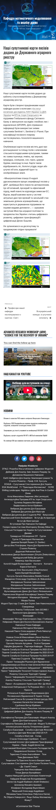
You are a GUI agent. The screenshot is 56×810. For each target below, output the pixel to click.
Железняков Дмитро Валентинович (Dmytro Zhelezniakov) (28, 554)
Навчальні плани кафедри (28, 624)
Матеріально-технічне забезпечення (28, 582)
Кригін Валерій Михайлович (28, 572)
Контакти (38, 563)
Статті (43, 738)
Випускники (48, 514)
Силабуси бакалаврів (13, 729)
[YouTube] (39, 458)
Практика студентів (20, 658)
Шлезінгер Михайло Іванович (28, 784)
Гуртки (43, 536)
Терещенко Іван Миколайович (28, 769)
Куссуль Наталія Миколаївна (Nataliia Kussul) (28, 575)
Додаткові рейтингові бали (28, 551)
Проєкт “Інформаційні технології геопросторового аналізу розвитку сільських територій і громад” (28, 672)
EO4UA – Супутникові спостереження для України (28, 484)
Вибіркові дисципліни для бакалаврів (28, 508)
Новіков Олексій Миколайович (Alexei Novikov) (28, 637)
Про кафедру (38, 658)
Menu (29, 34)
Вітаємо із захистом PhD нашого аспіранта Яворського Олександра (26, 418)
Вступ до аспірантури (45, 517)
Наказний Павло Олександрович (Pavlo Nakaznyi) (28, 631)
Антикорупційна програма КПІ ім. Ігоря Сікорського (28, 499)
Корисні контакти (28, 566)
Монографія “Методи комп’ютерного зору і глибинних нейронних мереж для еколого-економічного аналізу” (28, 620)
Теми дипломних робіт (28, 757)
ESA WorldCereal (10, 487)
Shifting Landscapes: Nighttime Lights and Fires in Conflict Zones (28, 492)
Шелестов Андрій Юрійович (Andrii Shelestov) (28, 781)
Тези (44, 754)
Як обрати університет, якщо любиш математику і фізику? (28, 799)
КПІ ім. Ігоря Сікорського (26, 115)
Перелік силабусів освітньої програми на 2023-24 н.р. (28, 655)
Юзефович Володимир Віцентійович (28, 787)
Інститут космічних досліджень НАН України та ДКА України (24, 112)
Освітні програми (42, 643)
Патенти (48, 646)
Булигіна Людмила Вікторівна (28, 502)
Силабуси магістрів (24, 735)
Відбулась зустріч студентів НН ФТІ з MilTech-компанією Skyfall (25, 435)
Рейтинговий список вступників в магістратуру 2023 (28, 699)
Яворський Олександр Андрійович (28, 790)
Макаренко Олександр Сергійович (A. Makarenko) (28, 578)
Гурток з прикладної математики (28, 539)
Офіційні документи (13, 646)
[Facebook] (17, 458)
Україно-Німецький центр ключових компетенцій (28, 775)
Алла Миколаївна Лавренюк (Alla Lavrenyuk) (28, 496)
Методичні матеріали (18, 597)
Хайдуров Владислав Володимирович (28, 778)
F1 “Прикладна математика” (33, 487)
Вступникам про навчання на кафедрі (28, 523)
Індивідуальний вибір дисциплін (28, 557)
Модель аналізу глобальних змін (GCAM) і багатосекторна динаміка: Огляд (28, 611)
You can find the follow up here (20, 342)
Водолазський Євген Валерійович (17, 517)
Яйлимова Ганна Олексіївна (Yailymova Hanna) (28, 793)
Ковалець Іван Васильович (28, 560)
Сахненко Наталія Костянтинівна (28, 702)
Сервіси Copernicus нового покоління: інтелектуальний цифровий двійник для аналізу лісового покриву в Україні (28, 711)
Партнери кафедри (33, 646)
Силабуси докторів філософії (39, 729)
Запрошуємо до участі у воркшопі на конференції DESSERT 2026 (26, 430)
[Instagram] (31, 458)
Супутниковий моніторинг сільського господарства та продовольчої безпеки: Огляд (28, 750)
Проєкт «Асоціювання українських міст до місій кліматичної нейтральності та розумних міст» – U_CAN (28, 685)
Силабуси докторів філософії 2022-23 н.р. (28, 732)
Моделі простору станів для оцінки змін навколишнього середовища (28, 605)
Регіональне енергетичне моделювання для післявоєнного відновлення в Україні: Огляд (28, 694)
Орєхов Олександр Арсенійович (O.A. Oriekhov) (28, 640)
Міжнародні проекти (39, 597)
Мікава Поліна (28, 600)
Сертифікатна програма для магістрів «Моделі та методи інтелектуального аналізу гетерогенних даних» (28, 725)
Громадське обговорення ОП (24, 536)
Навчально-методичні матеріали (28, 627)
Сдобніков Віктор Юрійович (28, 705)
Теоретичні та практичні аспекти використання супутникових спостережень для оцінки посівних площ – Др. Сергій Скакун (28, 763)
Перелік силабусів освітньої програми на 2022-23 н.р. (28, 649)
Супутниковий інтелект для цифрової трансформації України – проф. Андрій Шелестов (28, 743)
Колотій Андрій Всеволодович (18, 563)
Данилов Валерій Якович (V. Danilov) (28, 542)
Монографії (28, 615)
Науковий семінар (28, 634)
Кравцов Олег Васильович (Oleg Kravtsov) (28, 569)
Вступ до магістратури (28, 520)
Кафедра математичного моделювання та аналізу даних (27, 20)
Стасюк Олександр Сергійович (24, 738)
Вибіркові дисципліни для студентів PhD (21, 514)
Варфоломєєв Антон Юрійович (28, 505)
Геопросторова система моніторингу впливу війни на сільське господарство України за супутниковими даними (28, 529)
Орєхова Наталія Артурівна (19, 643)
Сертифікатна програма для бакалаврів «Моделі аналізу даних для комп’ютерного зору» (28, 719)
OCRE (51, 487)
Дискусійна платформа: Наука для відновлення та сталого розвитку (28, 547)
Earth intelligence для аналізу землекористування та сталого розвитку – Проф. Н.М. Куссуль (28, 479)
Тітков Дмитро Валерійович (28, 772)
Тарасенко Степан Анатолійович (25, 754)
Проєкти (28, 689)
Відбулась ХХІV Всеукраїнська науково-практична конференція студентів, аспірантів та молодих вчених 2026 (25, 424)
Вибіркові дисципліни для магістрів (28, 511)
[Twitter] (24, 458)
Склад (38, 735)
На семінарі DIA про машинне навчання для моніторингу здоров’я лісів (28, 440)
